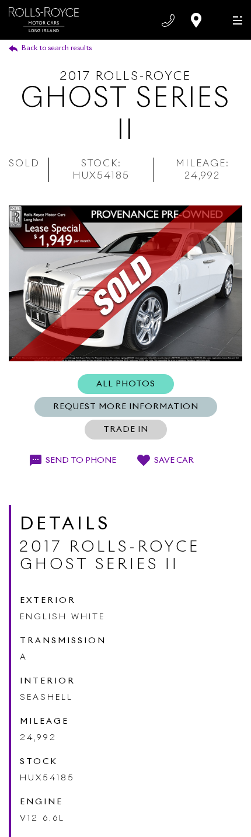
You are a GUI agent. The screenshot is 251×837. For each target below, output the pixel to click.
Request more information (125, 407)
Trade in (125, 430)
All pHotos (125, 384)
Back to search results (57, 48)
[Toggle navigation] (235, 19)
